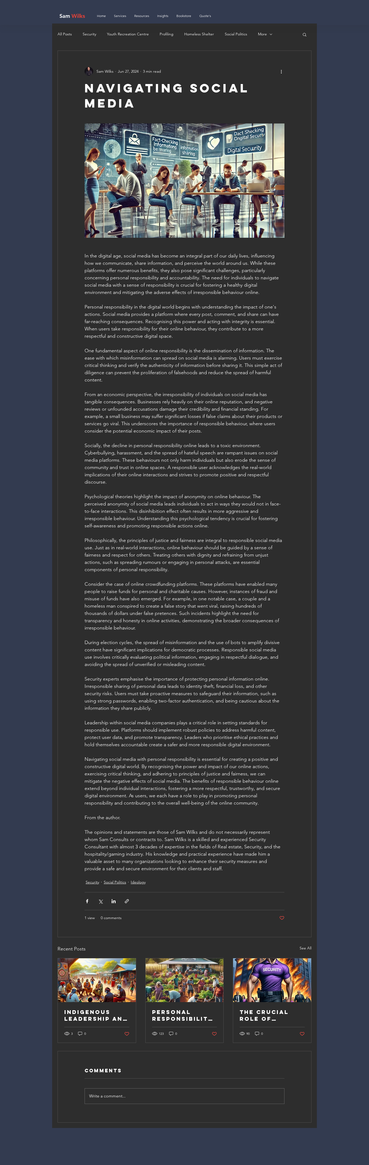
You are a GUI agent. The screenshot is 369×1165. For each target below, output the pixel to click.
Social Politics (236, 34)
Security (89, 34)
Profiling (166, 34)
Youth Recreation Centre (128, 34)
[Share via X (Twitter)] (100, 901)
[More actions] (281, 71)
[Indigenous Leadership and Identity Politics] (97, 980)
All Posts (65, 34)
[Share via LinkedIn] (113, 901)
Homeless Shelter (199, 34)
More (262, 34)
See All (305, 948)
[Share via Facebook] (87, 901)
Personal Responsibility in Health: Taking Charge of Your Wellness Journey (182, 1015)
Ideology (138, 882)
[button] (304, 34)
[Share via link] (126, 901)
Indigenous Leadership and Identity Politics (96, 1015)
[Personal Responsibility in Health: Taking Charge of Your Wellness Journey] (185, 980)
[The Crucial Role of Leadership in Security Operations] (272, 980)
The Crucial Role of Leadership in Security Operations (268, 1015)
